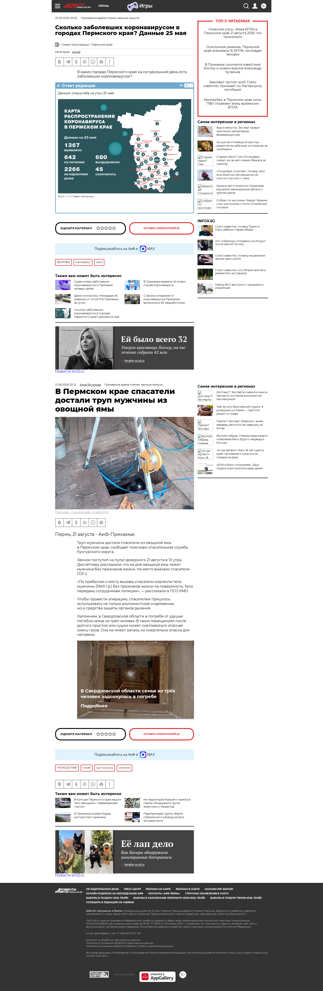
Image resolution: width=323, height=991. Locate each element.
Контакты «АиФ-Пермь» (164, 893)
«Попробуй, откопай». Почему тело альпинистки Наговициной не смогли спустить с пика (240, 175)
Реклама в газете (188, 889)
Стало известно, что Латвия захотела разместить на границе (240, 272)
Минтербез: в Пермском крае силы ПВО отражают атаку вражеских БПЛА (232, 103)
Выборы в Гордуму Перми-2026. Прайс (236, 898)
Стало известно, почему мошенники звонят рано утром (240, 257)
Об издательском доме (102, 889)
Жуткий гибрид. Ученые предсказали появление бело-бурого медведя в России (242, 439)
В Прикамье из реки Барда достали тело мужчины (92, 815)
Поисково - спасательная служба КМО (82, 512)
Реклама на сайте (158, 889)
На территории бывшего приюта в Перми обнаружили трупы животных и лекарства (167, 803)
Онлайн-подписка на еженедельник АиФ (114, 893)
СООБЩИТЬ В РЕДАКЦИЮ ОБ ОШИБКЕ (110, 902)
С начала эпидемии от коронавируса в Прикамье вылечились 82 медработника (164, 299)
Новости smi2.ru (69, 371)
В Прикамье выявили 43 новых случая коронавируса (164, 283)
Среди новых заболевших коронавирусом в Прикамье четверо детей (93, 285)
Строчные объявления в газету (207, 893)
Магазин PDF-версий (219, 889)
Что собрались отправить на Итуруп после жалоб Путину (240, 243)
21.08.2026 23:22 (65, 384)
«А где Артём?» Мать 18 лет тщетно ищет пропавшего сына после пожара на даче (240, 454)
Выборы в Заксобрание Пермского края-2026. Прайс (169, 898)
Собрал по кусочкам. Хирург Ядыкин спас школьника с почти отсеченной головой (241, 204)
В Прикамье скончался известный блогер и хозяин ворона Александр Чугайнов (233, 68)
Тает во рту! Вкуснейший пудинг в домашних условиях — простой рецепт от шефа (239, 410)
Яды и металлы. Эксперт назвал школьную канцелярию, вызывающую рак (238, 131)
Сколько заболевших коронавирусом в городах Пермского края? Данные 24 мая (96, 313)
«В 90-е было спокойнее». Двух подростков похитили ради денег (239, 466)
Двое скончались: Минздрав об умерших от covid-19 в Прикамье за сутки (96, 299)
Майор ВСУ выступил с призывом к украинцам (239, 286)
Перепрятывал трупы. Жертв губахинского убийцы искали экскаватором (163, 817)
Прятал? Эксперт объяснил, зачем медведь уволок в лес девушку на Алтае (239, 425)
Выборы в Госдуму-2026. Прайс (107, 898)
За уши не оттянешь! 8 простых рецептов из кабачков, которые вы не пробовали (242, 146)
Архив (76, 52)
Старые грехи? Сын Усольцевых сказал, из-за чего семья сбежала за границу (241, 160)
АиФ (68, 196)
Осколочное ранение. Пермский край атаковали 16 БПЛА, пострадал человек (233, 50)
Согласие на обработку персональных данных (113, 940)
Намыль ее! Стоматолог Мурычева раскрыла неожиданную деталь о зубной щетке (240, 189)
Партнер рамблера (124, 974)
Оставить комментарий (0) (161, 228)
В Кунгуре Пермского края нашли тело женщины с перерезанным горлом (97, 803)
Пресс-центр (132, 889)
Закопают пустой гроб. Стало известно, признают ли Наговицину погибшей (232, 86)
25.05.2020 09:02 (66, 18)
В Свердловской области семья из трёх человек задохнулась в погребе (128, 693)
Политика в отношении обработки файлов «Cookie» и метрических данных (129, 946)
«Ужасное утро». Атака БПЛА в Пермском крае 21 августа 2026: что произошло (232, 33)
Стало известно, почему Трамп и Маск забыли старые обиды (237, 228)
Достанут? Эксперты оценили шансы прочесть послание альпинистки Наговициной (241, 395)
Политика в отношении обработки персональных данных (119, 943)
